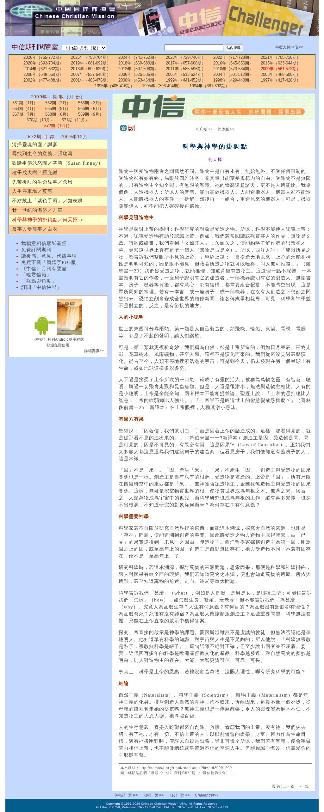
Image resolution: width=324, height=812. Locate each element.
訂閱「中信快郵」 (41, 287)
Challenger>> (207, 795)
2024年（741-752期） (138, 57)
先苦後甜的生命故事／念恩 (42, 182)
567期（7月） (25, 114)
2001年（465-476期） (91, 80)
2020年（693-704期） (43, 63)
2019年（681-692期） (91, 63)
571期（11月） (75, 120)
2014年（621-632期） (43, 68)
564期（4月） (25, 108)
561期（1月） (25, 103)
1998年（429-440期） (233, 80)
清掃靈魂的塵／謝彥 (35, 144)
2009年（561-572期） (281, 68)
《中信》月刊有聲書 (44, 268)
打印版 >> (204, 129)
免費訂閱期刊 (36, 249)
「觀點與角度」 (39, 281)
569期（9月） (90, 114)
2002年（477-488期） (43, 80)
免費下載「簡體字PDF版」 (51, 262)
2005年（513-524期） (186, 74)
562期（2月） (58, 103)
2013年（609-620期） (91, 68)
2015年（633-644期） (281, 63)
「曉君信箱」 (36, 274)
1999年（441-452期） (186, 80)
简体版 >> (226, 129)
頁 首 (276, 786)
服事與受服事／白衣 (35, 229)
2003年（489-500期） (281, 74)
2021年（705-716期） (281, 57)
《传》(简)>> (179, 795)
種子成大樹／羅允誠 (35, 172)
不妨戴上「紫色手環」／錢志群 (47, 200)
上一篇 (289, 786)
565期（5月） (58, 108)
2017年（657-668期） (186, 63)
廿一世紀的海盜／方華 (37, 210)
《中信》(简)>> (125, 795)
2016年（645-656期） (233, 63)
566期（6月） (90, 108)
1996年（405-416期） (114, 85)
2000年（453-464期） (138, 80)
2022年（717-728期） (233, 57)
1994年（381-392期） (209, 85)
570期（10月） (40, 120)
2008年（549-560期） (43, 74)
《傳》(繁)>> (153, 795)
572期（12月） (58, 125)
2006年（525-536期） (138, 74)
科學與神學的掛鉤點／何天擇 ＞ (48, 219)
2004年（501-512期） (233, 74)
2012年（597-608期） (138, 68)
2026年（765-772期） (43, 57)
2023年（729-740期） (186, 57)
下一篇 (303, 786)
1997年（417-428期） (281, 80)
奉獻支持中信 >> (289, 47)
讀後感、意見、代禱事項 (49, 256)
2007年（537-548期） (91, 74)
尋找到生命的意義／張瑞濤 (42, 153)
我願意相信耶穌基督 (44, 243)
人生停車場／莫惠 (32, 191)
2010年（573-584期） (233, 68)
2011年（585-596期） (186, 68)
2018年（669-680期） (138, 63)
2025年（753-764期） (91, 57)
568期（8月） (58, 114)
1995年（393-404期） (162, 85)
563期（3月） (90, 103)
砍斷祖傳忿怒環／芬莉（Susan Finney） (57, 163)
